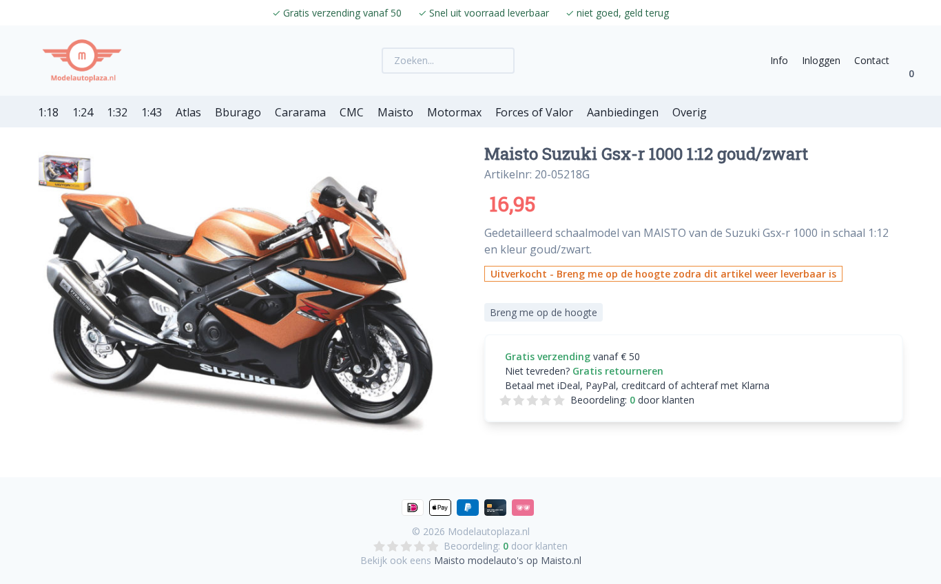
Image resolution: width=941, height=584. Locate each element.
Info (779, 60)
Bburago (238, 112)
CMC (352, 112)
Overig (689, 112)
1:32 (117, 112)
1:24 (82, 112)
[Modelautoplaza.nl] (82, 60)
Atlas (188, 112)
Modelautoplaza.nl (489, 531)
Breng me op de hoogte (543, 312)
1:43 (151, 112)
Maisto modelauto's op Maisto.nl (507, 560)
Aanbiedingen (623, 112)
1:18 (48, 112)
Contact (871, 60)
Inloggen (821, 60)
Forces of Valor (534, 112)
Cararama (300, 112)
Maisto (395, 112)
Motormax (454, 112)
